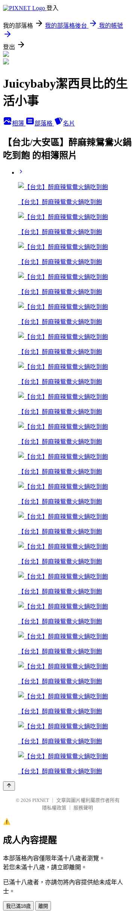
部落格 (44, 123)
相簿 (19, 123)
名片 (69, 123)
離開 (43, 906)
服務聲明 (83, 808)
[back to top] (9, 786)
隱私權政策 (54, 808)
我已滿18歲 (18, 906)
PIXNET (40, 800)
